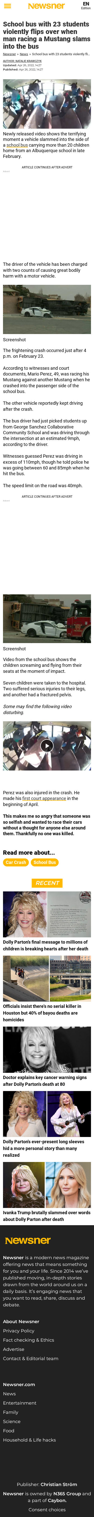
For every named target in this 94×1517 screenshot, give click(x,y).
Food (8, 1431)
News (24, 54)
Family (10, 1412)
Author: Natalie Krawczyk (22, 61)
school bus (17, 145)
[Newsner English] (46, 6)
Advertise (13, 1349)
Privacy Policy (18, 1331)
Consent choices (47, 1510)
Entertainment (19, 1403)
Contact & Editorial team (30, 1358)
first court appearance (44, 798)
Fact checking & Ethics (28, 1340)
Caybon (56, 1500)
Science (12, 1421)
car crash (16, 862)
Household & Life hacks (29, 1440)
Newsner (9, 54)
